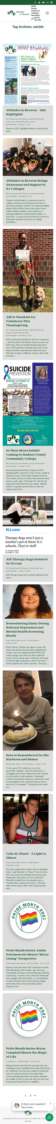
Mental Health (20, 122)
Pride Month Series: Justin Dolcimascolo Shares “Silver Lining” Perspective (27, 954)
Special (32, 122)
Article (8, 640)
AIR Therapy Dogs (12, 119)
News (27, 122)
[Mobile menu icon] (47, 13)
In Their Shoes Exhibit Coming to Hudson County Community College (26, 454)
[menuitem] (33, 6)
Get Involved (14, 333)
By (11, 124)
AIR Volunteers (24, 119)
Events (12, 122)
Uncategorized (11, 1061)
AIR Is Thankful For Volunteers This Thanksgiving (21, 321)
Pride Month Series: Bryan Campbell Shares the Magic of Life (26, 1052)
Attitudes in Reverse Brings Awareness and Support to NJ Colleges (27, 184)
